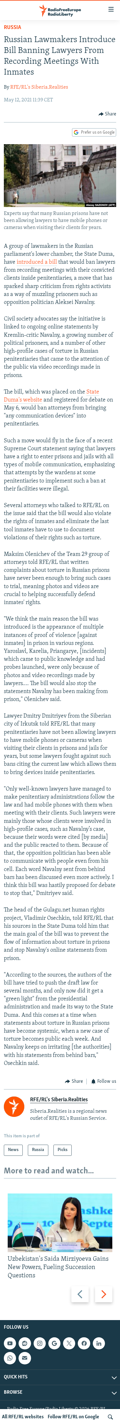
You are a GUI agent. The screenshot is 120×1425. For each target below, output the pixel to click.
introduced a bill (37, 262)
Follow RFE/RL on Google (73, 1417)
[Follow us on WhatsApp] (10, 1358)
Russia (12, 28)
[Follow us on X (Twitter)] (69, 1343)
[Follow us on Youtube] (10, 1343)
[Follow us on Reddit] (25, 1343)
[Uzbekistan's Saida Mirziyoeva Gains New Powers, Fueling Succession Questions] (60, 1222)
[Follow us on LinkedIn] (99, 1343)
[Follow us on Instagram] (40, 1343)
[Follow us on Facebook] (84, 1343)
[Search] (110, 1417)
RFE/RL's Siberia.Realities (39, 87)
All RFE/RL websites (23, 1417)
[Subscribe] (25, 1358)
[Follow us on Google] (54, 1343)
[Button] (107, 114)
